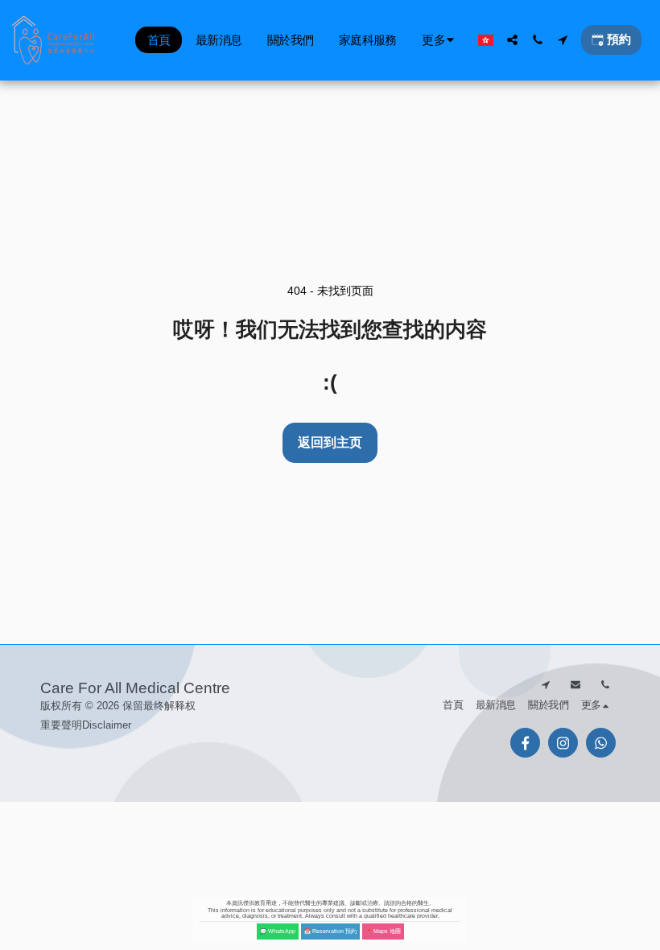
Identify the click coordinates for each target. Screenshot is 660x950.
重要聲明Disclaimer (85, 725)
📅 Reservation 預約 (330, 931)
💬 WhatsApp (277, 931)
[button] (512, 40)
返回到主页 (330, 442)
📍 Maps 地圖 (383, 931)
